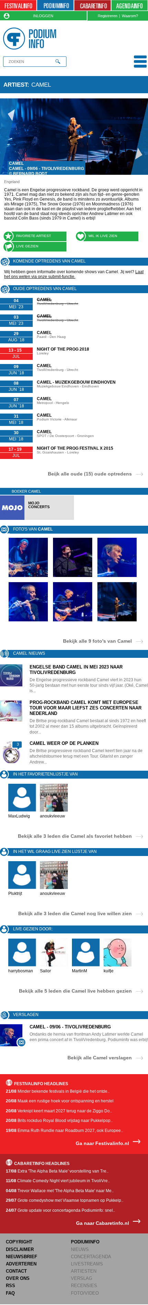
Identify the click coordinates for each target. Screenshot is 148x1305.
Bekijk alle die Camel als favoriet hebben (75, 835)
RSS (10, 1285)
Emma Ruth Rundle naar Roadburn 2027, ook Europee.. (64, 1130)
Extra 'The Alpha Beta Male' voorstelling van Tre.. (57, 1171)
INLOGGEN (43, 16)
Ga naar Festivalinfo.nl (102, 1143)
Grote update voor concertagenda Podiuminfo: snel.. (60, 1210)
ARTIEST (15, 84)
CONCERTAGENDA (91, 1256)
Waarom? (130, 16)
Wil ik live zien (102, 236)
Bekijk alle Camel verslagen (99, 1057)
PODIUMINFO (85, 1241)
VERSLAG (81, 1278)
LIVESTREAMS (87, 1263)
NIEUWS (80, 1249)
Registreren (107, 16)
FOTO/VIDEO (85, 1293)
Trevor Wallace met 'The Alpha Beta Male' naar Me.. (60, 1190)
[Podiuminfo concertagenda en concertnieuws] (55, 5)
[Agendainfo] (130, 5)
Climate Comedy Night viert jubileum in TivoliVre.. (58, 1180)
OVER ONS (18, 1278)
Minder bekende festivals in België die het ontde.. (57, 1091)
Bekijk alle (97, 640)
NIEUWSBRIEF (21, 1256)
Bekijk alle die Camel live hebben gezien (75, 990)
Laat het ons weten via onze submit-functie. (74, 274)
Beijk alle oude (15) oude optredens (90, 473)
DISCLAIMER (20, 1249)
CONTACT (16, 1271)
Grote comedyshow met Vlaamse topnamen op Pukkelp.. (64, 1200)
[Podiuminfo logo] (31, 39)
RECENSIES (84, 1285)
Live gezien (27, 246)
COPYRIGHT (19, 1241)
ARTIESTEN (83, 1271)
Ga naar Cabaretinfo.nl (102, 1223)
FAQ (10, 1293)
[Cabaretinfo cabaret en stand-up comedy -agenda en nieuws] (92, 5)
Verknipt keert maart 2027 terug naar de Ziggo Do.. (59, 1111)
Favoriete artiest (33, 236)
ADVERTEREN (21, 1263)
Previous (9, 136)
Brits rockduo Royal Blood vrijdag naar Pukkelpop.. (59, 1120)
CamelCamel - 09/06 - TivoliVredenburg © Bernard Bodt (46, 168)
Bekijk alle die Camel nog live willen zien (75, 913)
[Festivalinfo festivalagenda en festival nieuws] (18, 5)
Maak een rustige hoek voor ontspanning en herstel (60, 1101)
